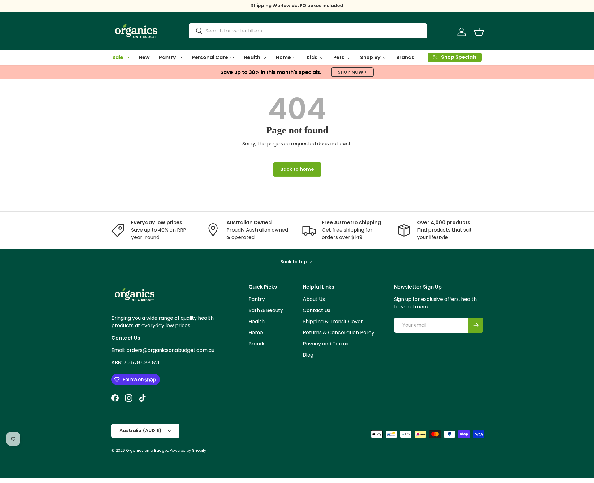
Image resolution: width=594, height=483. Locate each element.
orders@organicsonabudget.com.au (170, 350)
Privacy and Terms (325, 343)
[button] (479, 32)
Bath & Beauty (265, 310)
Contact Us (316, 310)
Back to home (297, 169)
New (144, 57)
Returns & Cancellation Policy (338, 332)
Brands (405, 57)
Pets (338, 57)
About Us (314, 299)
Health (252, 57)
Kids (312, 57)
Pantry (167, 57)
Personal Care (210, 57)
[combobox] (308, 30)
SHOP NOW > (352, 72)
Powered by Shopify (188, 450)
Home (283, 57)
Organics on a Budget (147, 450)
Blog (308, 354)
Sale (117, 57)
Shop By (370, 57)
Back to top (294, 262)
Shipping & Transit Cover (333, 321)
